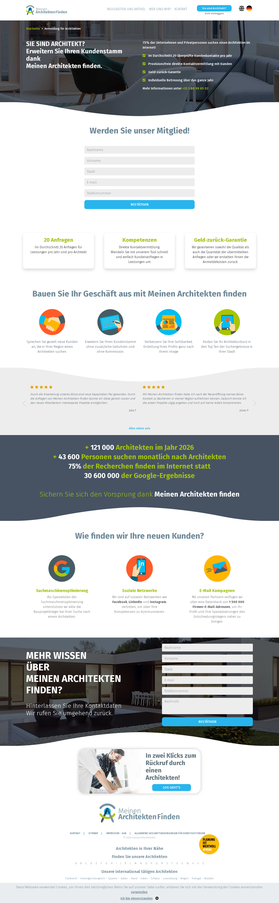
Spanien (112, 878)
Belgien (184, 878)
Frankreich (71, 878)
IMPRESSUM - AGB (116, 833)
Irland (134, 878)
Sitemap (93, 833)
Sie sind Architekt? (214, 8)
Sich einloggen (214, 13)
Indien (144, 878)
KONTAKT (180, 9)
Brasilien (209, 878)
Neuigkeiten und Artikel (126, 9)
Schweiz (155, 878)
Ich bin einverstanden (137, 898)
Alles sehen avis (139, 428)
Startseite (33, 28)
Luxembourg (170, 878)
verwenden (139, 892)
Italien (124, 878)
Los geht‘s (171, 787)
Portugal (196, 878)
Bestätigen (139, 204)
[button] (24, 403)
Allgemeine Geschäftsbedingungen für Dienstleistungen (170, 833)
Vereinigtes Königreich (92, 878)
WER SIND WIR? (160, 9)
